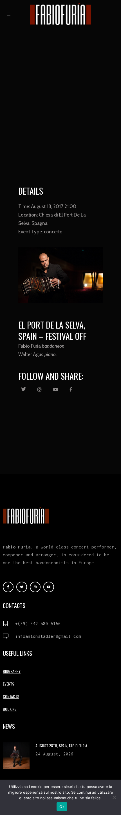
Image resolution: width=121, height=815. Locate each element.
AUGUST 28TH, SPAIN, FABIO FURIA (61, 745)
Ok (61, 806)
